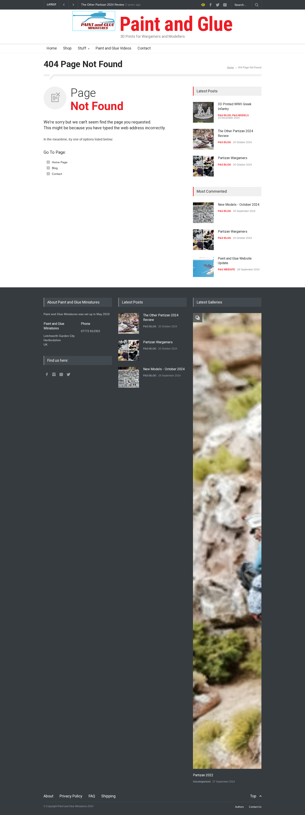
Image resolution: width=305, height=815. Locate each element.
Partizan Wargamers (94, 4)
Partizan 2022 (203, 775)
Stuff (82, 48)
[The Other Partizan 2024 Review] (203, 139)
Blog (55, 168)
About (48, 796)
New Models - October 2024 (238, 205)
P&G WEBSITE (226, 269)
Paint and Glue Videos (113, 48)
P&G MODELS (240, 115)
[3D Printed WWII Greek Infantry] (203, 112)
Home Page (59, 162)
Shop (67, 48)
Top (253, 796)
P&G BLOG (224, 115)
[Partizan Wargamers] (203, 166)
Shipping (108, 796)
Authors (239, 806)
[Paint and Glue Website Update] (203, 266)
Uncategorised (201, 781)
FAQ (92, 796)
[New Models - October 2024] (203, 212)
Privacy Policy (71, 796)
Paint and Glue (174, 24)
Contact (144, 48)
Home (52, 48)
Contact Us (255, 806)
